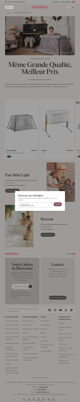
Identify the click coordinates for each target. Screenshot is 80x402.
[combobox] (35, 205)
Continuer (58, 204)
